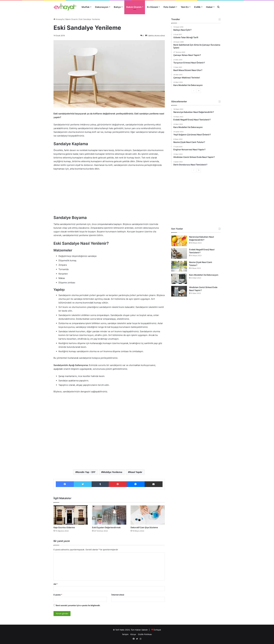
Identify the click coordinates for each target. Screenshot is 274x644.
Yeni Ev (185, 7)
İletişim (125, 634)
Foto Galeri (169, 7)
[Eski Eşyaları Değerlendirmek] (109, 515)
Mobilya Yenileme (112, 472)
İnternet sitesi (117, 595)
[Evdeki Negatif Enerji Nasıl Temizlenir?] (179, 253)
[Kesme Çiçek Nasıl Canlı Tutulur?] (179, 266)
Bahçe (117, 7)
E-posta (58, 595)
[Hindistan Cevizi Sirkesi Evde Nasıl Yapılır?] (179, 291)
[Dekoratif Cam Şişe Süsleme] (148, 515)
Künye (133, 634)
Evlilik (197, 7)
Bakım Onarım (133, 7)
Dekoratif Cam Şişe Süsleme (144, 527)
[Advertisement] (109, 194)
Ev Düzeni (152, 7)
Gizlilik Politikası (145, 634)
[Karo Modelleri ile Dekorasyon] (179, 278)
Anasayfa (59, 19)
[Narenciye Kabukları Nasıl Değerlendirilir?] (179, 240)
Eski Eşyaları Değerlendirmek (106, 527)
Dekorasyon (101, 7)
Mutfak (85, 7)
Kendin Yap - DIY (86, 472)
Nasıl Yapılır (135, 472)
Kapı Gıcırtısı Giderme (64, 527)
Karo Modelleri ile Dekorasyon (203, 275)
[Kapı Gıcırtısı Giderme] (71, 515)
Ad (56, 584)
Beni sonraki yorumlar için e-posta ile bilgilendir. (78, 605)
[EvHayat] (65, 7)
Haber (209, 7)
